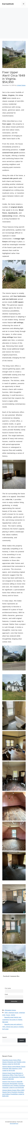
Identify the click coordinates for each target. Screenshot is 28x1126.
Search (4, 1037)
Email (6, 994)
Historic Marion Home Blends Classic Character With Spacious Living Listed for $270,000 (13, 1068)
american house (13, 1012)
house (8, 1015)
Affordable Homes (10, 1010)
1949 (6, 1012)
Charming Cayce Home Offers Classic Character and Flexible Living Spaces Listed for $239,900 (13, 1062)
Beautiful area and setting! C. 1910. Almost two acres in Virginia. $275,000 (13, 1027)
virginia (13, 1015)
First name (8, 988)
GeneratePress (14, 1123)
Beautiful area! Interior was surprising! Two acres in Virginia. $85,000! (12, 1020)
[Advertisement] (14, 22)
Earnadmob (8, 4)
